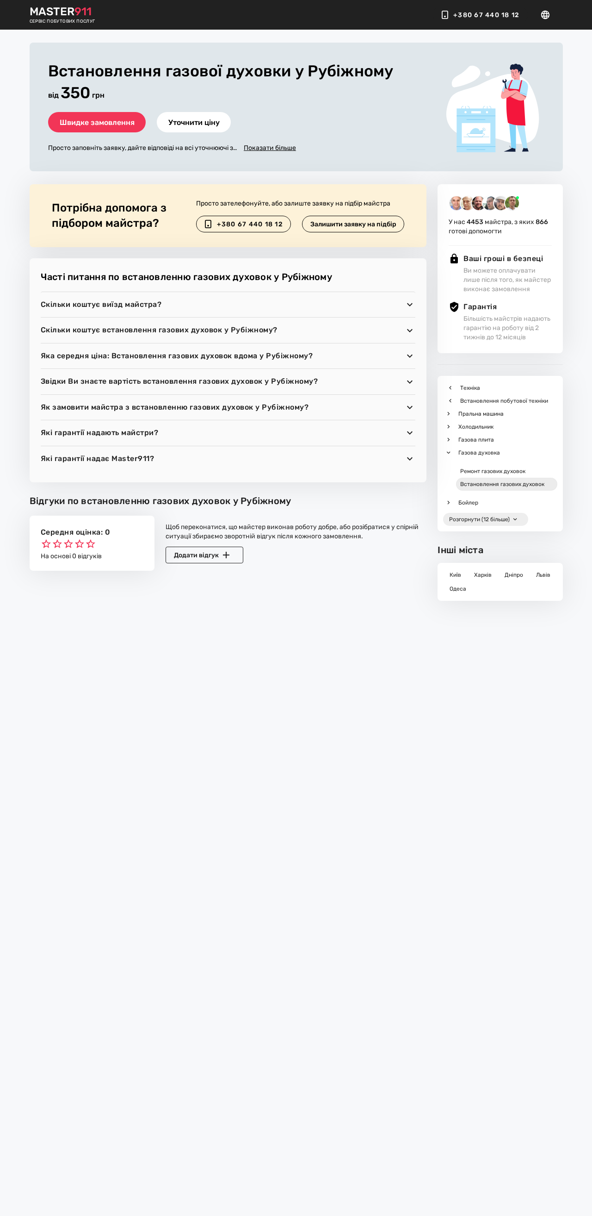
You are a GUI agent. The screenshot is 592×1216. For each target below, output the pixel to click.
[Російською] (548, 14)
